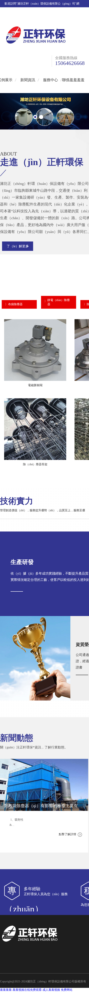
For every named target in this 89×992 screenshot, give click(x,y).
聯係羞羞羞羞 (75, 18)
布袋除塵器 (15, 304)
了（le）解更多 (18, 246)
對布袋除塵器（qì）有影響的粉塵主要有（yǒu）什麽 (41, 807)
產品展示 (55, 18)
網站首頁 (39, 18)
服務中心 (50, 80)
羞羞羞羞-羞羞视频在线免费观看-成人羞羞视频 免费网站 (36, 989)
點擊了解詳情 (67, 834)
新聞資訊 (27, 80)
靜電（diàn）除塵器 (58, 302)
